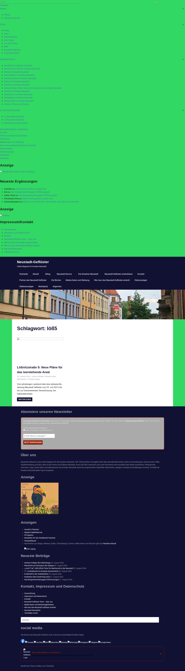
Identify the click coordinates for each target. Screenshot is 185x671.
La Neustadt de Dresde (14, 116)
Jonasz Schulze (37, 376)
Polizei (7, 15)
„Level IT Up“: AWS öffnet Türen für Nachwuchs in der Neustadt (48, 568)
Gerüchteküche (10, 37)
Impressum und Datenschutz (17, 233)
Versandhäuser (30, 541)
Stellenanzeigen (7, 152)
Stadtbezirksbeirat (12, 18)
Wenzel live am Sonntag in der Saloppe (39, 566)
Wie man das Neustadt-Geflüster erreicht (18, 145)
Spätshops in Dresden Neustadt (18, 94)
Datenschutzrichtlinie (135, 421)
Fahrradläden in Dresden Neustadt (19, 75)
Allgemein (4, 158)
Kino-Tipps (9, 40)
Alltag (2, 24)
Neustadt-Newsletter (13, 249)
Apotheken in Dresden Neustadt (18, 65)
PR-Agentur (28, 535)
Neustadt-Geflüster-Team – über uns (20, 239)
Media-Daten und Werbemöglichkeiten (21, 242)
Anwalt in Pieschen (31, 529)
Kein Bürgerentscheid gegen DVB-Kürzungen (30, 192)
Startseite (4, 5)
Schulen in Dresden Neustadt (17, 91)
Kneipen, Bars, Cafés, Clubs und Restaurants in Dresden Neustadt (33, 88)
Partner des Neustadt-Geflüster (13, 136)
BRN (6, 46)
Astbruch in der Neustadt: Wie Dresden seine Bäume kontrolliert (51, 202)
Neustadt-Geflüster (33, 262)
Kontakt (3, 132)
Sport (6, 34)
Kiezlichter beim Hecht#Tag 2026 (37, 577)
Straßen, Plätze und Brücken (16, 104)
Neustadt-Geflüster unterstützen (14, 129)
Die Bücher (5, 139)
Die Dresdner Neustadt (10, 110)
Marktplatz (5, 155)
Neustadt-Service (7, 59)
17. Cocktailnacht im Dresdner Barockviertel (41, 571)
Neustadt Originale (12, 50)
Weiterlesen (24, 399)
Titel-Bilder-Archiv (12, 53)
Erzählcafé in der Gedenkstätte (36, 574)
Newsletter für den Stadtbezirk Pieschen (39, 538)
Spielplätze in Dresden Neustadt (18, 97)
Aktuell (3, 8)
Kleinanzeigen (6, 148)
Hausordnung (10, 229)
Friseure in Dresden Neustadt (17, 81)
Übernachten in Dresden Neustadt (19, 101)
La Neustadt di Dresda (14, 120)
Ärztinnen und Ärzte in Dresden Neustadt (22, 69)
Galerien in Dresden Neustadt (17, 85)
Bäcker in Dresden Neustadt (16, 72)
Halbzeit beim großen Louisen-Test (30, 189)
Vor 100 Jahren (11, 43)
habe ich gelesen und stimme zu (38, 430)
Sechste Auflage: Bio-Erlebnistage (37, 563)
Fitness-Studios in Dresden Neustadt (20, 78)
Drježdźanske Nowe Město (16, 123)
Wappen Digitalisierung (33, 532)
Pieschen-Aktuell (109, 544)
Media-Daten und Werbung (12, 142)
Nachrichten (22, 379)
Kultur (6, 30)
